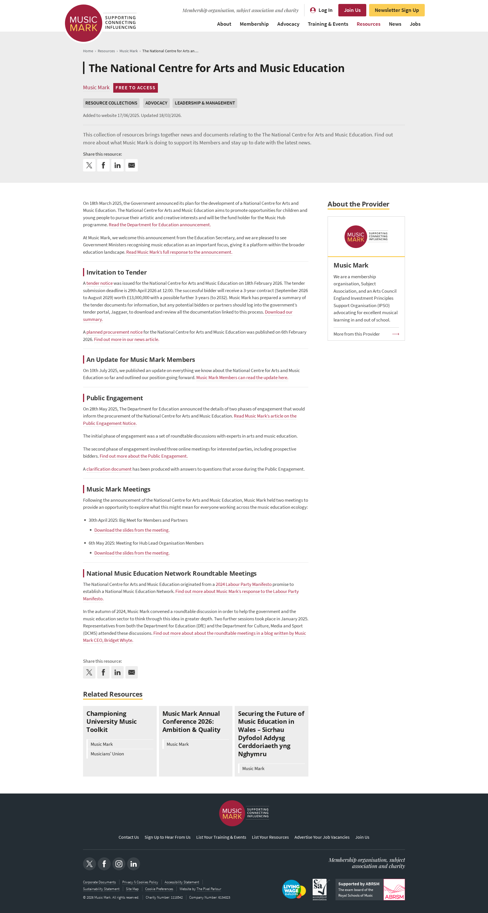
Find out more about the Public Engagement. (144, 456)
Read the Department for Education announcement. (160, 224)
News (395, 23)
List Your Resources (270, 837)
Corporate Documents (99, 882)
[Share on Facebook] (103, 165)
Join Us (352, 10)
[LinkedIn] (133, 863)
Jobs (415, 23)
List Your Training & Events (221, 837)
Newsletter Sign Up (397, 10)
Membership (254, 23)
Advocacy (288, 23)
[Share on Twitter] (89, 165)
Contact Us (129, 837)
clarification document (109, 469)
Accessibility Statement (182, 882)
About (224, 23)
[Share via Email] (131, 165)
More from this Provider (357, 334)
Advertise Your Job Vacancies (322, 837)
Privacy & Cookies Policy (140, 882)
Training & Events (328, 23)
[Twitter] (89, 863)
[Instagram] (118, 863)
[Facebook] (104, 863)
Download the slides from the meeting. (132, 530)
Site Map (132, 888)
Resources (368, 23)
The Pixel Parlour (209, 888)
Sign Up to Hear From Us (168, 837)
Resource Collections (111, 103)
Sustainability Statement (101, 888)
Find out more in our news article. (126, 339)
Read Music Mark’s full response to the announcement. (179, 252)
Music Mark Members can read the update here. (242, 377)
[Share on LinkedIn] (117, 165)
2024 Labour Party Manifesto (244, 584)
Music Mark (96, 87)
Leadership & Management (205, 103)
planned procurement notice (114, 332)
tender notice (99, 283)
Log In (326, 10)
